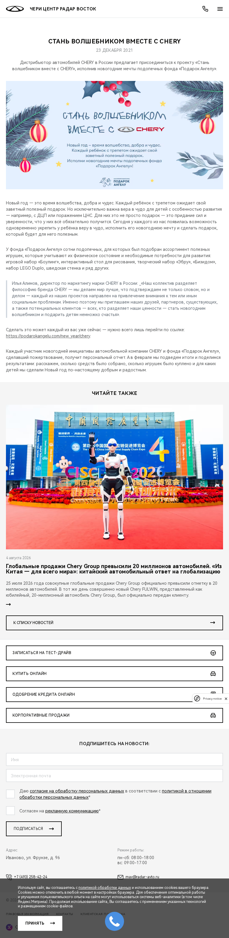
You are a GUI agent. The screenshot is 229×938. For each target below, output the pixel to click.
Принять (34, 923)
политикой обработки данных (104, 888)
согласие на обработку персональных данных (77, 791)
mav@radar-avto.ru (142, 877)
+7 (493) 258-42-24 (30, 877)
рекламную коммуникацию (72, 811)
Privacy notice (212, 698)
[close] (226, 698)
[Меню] (220, 9)
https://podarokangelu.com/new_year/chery (48, 336)
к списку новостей (33, 623)
